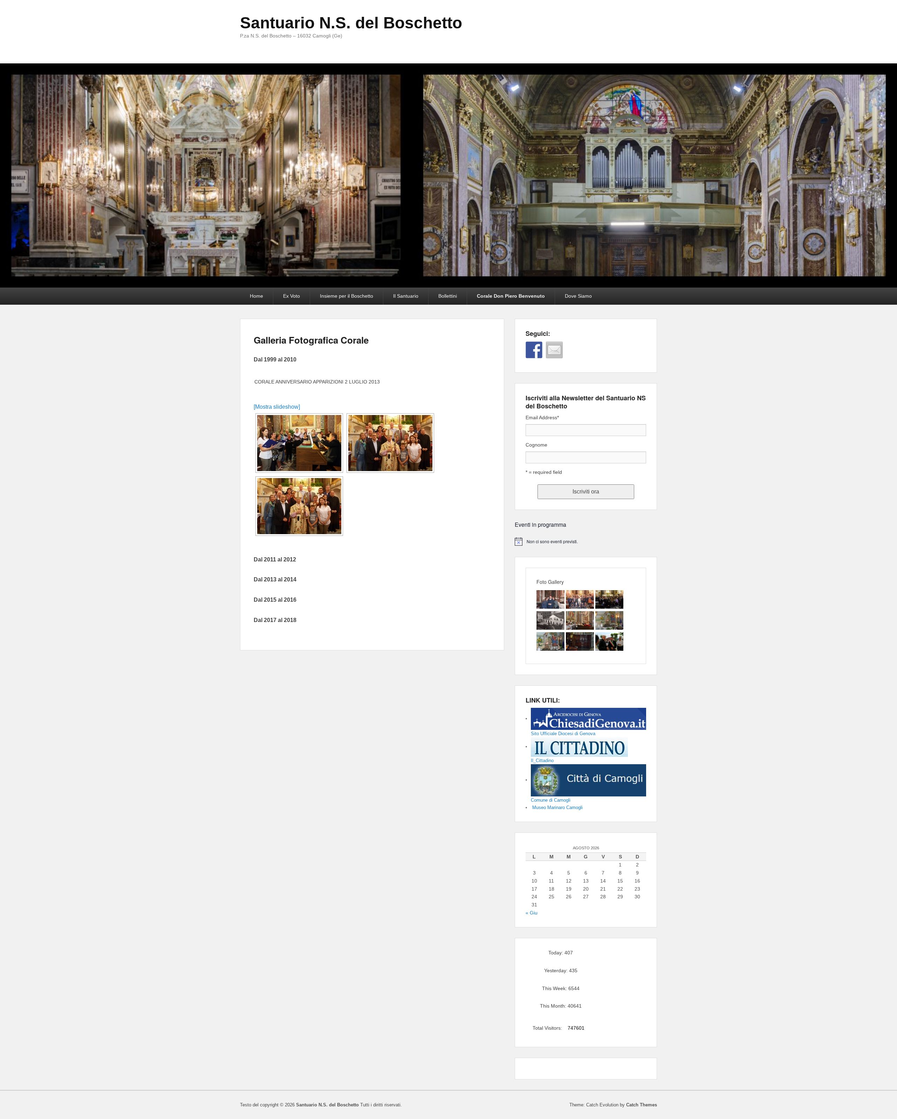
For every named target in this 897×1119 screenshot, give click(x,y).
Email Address (542, 417)
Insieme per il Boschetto (346, 296)
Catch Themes (641, 1104)
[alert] (586, 541)
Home (256, 296)
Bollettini (447, 296)
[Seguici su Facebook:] (534, 349)
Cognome (536, 445)
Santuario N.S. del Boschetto (351, 23)
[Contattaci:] (554, 349)
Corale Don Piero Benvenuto (511, 296)
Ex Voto (291, 296)
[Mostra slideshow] (277, 407)
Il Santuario (405, 296)
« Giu (531, 913)
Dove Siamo (578, 296)
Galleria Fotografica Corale (311, 339)
